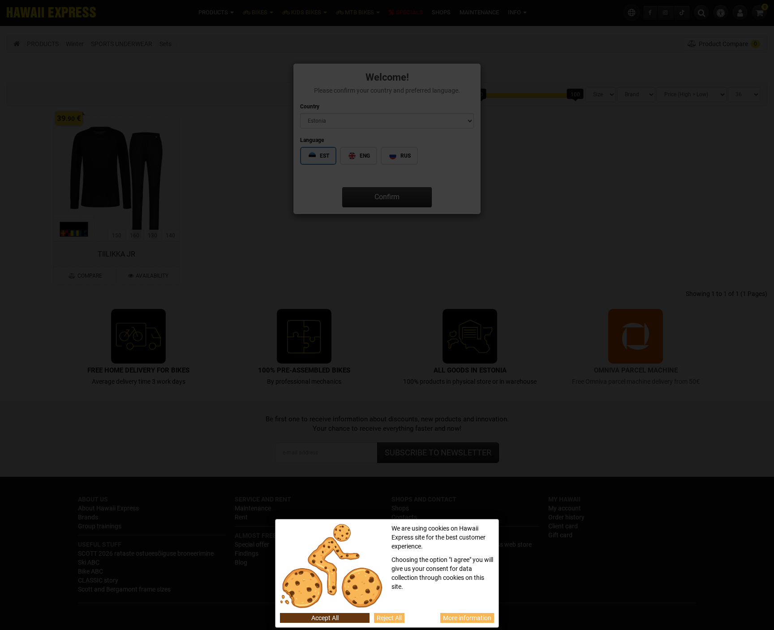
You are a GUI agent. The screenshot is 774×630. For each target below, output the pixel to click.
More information (467, 617)
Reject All (389, 617)
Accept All (325, 617)
